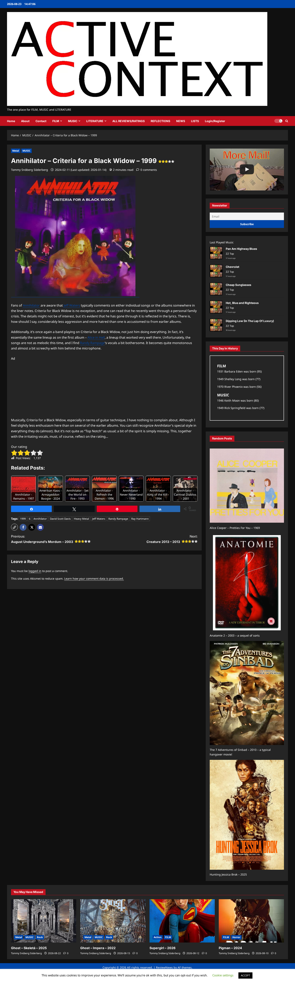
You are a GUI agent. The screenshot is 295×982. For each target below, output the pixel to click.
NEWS (180, 121)
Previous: (42, 539)
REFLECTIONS (160, 121)
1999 (23, 518)
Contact (41, 121)
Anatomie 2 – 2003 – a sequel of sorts (235, 635)
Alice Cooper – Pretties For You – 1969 (235, 528)
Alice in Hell (96, 337)
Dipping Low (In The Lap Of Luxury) (250, 321)
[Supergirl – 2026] (182, 921)
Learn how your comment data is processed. (94, 578)
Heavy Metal (81, 518)
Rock (40, 937)
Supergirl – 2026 (162, 948)
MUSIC (72, 121)
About (25, 121)
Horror (236, 937)
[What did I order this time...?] (247, 169)
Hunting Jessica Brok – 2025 (228, 874)
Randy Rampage (92, 343)
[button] (286, 121)
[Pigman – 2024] (251, 921)
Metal (15, 150)
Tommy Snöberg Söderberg (29, 170)
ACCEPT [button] (245, 975)
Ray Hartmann (140, 518)
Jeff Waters (72, 305)
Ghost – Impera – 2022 (98, 948)
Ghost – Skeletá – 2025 (29, 948)
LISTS (195, 121)
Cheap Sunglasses (238, 285)
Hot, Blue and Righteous (242, 303)
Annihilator (31, 305)
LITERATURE (94, 121)
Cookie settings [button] (222, 975)
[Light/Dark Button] (278, 121)
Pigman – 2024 (230, 948)
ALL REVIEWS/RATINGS (128, 121)
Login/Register (215, 121)
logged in (34, 571)
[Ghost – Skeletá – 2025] (43, 921)
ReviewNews (164, 967)
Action (158, 937)
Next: (172, 539)
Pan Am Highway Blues (241, 248)
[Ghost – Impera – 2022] (112, 921)
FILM (55, 121)
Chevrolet (232, 266)
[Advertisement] (104, 389)
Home (11, 121)
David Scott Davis (60, 518)
